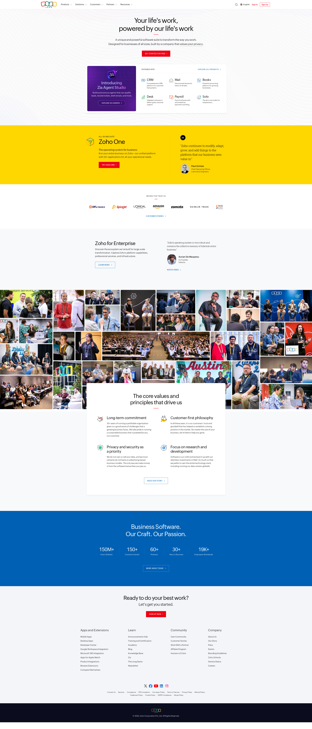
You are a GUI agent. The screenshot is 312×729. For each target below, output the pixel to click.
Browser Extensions (89, 666)
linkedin (162, 685)
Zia (129, 657)
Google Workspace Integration (94, 649)
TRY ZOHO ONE (108, 165)
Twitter (145, 685)
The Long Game (135, 661)
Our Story (212, 641)
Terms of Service (173, 692)
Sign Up (265, 5)
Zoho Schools (214, 657)
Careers (211, 666)
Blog (130, 649)
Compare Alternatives (90, 670)
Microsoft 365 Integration (92, 653)
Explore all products (208, 69)
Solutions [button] (79, 4)
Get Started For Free (155, 54)
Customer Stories (179, 641)
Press (210, 645)
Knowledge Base (135, 653)
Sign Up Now (155, 614)
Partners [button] (110, 4)
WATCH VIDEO (173, 270)
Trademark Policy (136, 695)
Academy (132, 645)
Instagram (166, 685)
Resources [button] (125, 4)
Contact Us (111, 692)
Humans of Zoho (178, 653)
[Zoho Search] (236, 4)
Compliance (131, 692)
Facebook (151, 686)
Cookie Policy (150, 695)
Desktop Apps (86, 641)
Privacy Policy (187, 692)
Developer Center (88, 645)
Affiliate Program (178, 649)
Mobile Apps (86, 637)
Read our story (154, 481)
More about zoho (154, 568)
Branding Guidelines (217, 653)
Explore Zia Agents (111, 103)
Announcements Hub (138, 637)
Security (121, 692)
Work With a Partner (180, 645)
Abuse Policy (178, 695)
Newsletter (133, 666)
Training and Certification (139, 641)
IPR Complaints (144, 692)
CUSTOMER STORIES (155, 216)
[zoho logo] (156, 710)
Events (211, 649)
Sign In (255, 5)
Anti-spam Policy (158, 692)
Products (65, 4)
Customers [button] (95, 4)
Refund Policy (200, 692)
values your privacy (191, 44)
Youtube (156, 685)
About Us (212, 637)
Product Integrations (89, 661)
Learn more (104, 265)
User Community (178, 637)
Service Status (214, 661)
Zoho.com (49, 5)
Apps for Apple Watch (90, 657)
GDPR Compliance (164, 695)
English (246, 4)
